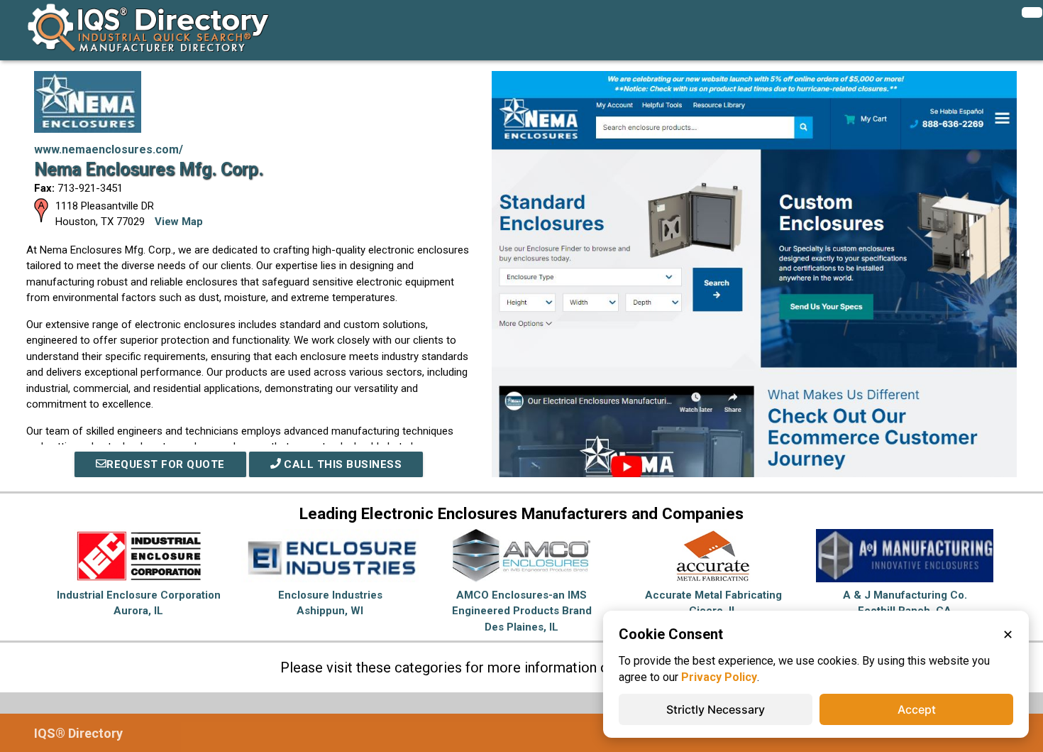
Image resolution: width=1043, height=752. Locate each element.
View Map (179, 221)
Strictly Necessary (715, 709)
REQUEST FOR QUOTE (165, 464)
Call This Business (341, 464)
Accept (917, 709)
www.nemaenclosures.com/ (108, 149)
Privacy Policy (719, 677)
